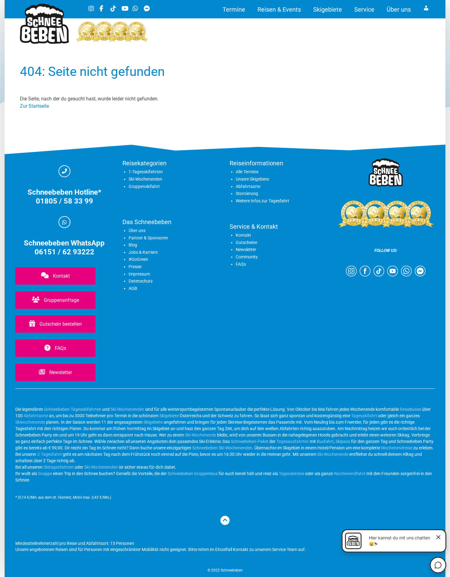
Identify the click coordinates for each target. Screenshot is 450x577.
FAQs (60, 348)
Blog (133, 244)
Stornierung (247, 193)
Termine (234, 9)
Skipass (343, 441)
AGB (133, 288)
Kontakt (61, 276)
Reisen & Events (279, 9)
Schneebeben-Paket (249, 441)
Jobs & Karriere (143, 252)
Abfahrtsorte (248, 186)
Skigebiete (327, 9)
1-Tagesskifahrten (146, 171)
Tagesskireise (291, 473)
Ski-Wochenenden (145, 179)
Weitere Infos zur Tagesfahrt (262, 200)
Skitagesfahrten (58, 467)
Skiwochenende (30, 422)
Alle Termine (247, 171)
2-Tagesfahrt (49, 454)
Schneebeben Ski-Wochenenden (222, 447)
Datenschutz (141, 281)
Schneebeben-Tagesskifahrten (72, 409)
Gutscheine (246, 242)
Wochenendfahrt (350, 473)
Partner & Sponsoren (148, 237)
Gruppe (45, 473)
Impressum (139, 274)
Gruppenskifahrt (144, 186)
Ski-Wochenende (200, 435)
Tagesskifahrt (364, 415)
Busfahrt (325, 441)
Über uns (399, 9)
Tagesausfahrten (292, 441)
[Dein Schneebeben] (44, 42)
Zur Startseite (34, 106)
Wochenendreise (396, 447)
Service (364, 9)
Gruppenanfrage (61, 300)
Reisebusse (410, 409)
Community (247, 256)
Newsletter (60, 372)
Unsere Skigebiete (252, 179)
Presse (135, 266)
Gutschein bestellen (60, 324)
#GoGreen (138, 259)
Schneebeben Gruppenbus (193, 473)
